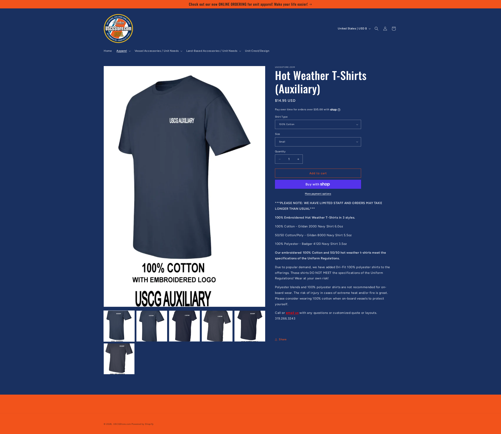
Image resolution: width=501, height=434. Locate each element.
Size (277, 134)
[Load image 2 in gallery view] (151, 326)
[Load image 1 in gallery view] (119, 326)
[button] (123, 51)
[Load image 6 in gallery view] (119, 358)
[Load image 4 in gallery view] (217, 326)
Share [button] (283, 339)
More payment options (318, 193)
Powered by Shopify (143, 424)
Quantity (280, 151)
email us (292, 313)
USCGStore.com (122, 424)
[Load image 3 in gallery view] (184, 326)
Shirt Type (281, 116)
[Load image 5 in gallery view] (249, 326)
